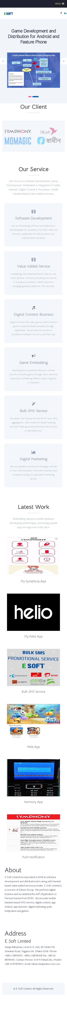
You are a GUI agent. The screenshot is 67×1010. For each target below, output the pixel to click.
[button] (59, 4)
